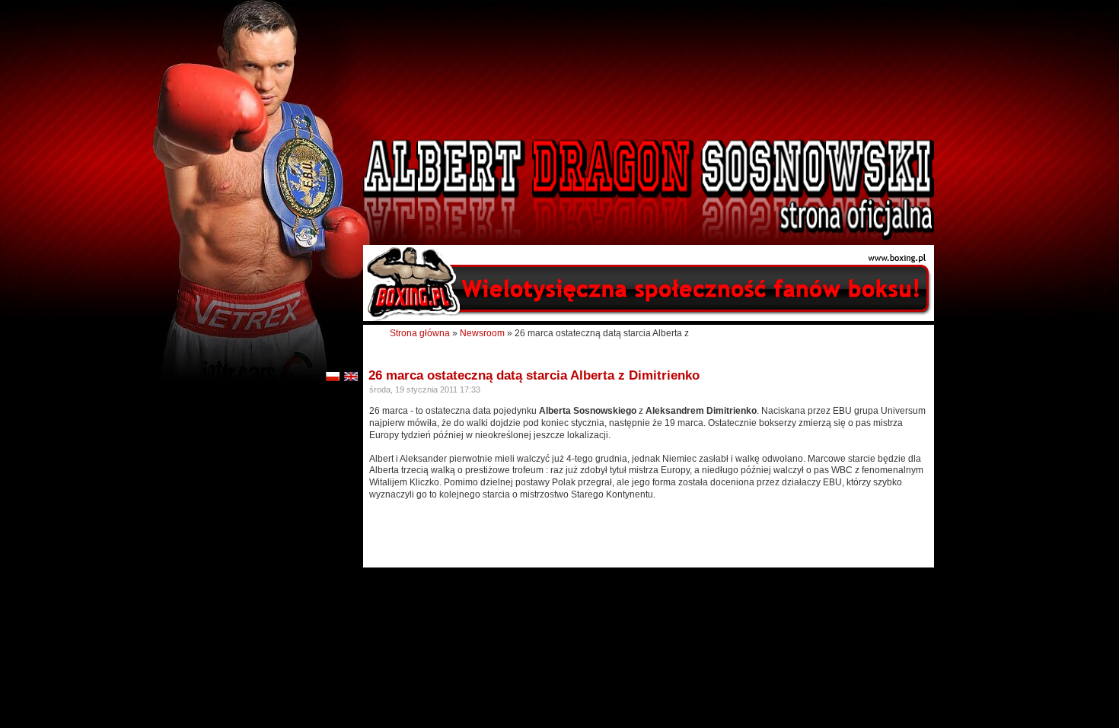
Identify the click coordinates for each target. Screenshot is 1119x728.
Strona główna (420, 333)
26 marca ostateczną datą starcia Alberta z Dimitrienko (534, 375)
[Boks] (648, 318)
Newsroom (482, 333)
